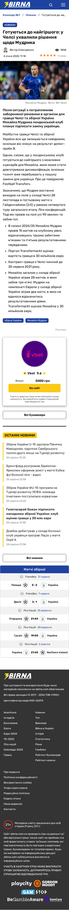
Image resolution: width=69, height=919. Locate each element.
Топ (37, 717)
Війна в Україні (44, 728)
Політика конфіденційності (20, 777)
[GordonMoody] (45, 884)
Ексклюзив (10, 723)
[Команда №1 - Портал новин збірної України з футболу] (15, 4)
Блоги (7, 728)
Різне (38, 744)
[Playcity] (22, 884)
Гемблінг (40, 749)
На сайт (34, 388)
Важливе (41, 723)
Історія (39, 733)
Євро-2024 (10, 733)
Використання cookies (18, 782)
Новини (10, 25)
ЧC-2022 (9, 739)
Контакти (10, 809)
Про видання (12, 772)
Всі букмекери (34, 415)
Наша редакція (13, 803)
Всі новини (34, 558)
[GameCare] (53, 900)
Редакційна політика (17, 793)
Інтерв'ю (9, 717)
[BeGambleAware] (25, 900)
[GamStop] (34, 892)
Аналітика (10, 712)
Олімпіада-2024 (13, 749)
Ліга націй (10, 744)
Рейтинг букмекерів (48, 755)
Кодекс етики (12, 798)
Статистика (42, 739)
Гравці (8, 755)
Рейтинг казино (45, 760)
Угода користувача (15, 788)
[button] (50, 5)
